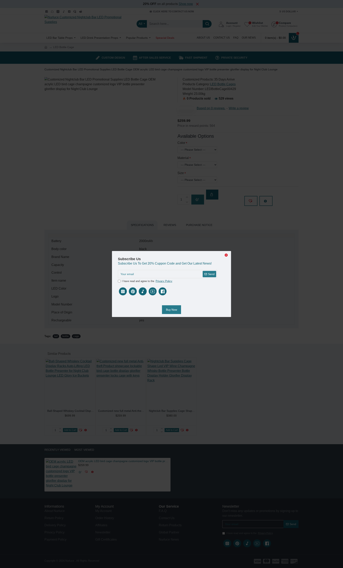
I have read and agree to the (147, 281)
